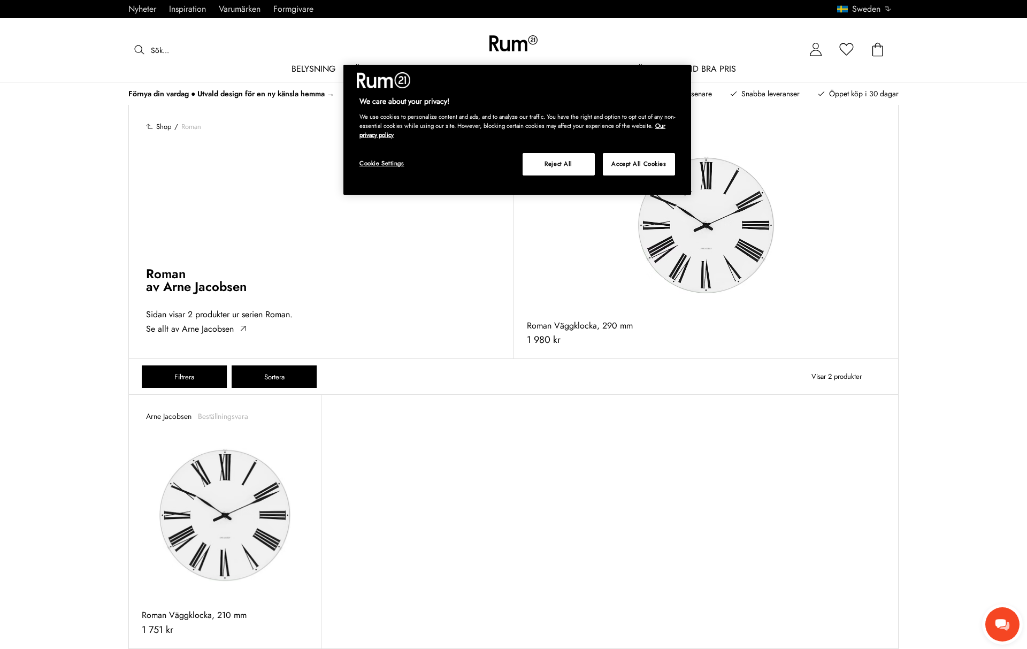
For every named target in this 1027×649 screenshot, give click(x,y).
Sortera (274, 377)
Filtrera (184, 377)
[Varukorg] (878, 50)
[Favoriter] (847, 50)
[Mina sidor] (816, 50)
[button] (868, 9)
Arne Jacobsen (205, 286)
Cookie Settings (381, 163)
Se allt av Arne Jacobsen (190, 329)
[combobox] (865, 9)
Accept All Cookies (638, 163)
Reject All (558, 163)
